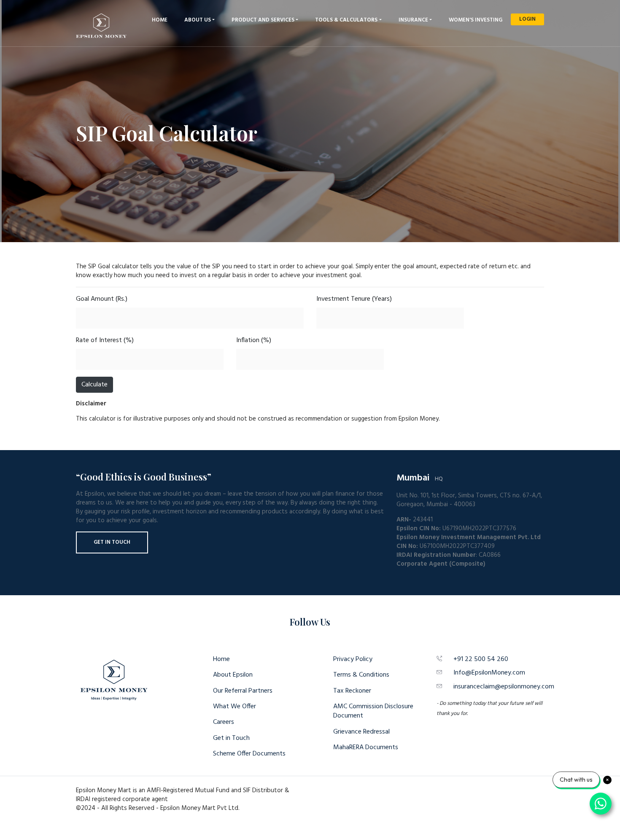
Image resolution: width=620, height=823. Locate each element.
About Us (197, 20)
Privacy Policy (352, 659)
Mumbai (412, 478)
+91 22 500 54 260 (480, 659)
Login (527, 19)
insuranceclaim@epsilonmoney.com (503, 686)
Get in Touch (112, 542)
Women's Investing (475, 20)
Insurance (413, 20)
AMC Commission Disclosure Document (373, 711)
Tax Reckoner (352, 690)
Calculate (94, 384)
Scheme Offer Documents (249, 753)
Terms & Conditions (361, 674)
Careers (223, 722)
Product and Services (263, 20)
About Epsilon (233, 674)
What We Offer (234, 706)
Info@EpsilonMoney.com (489, 672)
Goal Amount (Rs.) (101, 299)
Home (159, 20)
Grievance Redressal (361, 731)
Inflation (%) (253, 340)
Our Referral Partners (242, 690)
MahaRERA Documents (365, 747)
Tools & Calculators (346, 20)
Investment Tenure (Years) (354, 299)
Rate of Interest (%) (105, 340)
